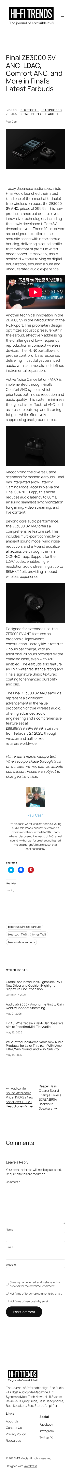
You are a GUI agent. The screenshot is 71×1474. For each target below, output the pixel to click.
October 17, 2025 (16, 995)
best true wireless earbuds (24, 927)
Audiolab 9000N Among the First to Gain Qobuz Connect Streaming (35, 1006)
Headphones (51, 110)
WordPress (30, 1466)
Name (9, 1229)
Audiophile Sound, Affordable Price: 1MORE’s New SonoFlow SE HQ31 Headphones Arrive (19, 1097)
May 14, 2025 (14, 1055)
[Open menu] (62, 15)
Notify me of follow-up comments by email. (36, 1293)
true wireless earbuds (21, 942)
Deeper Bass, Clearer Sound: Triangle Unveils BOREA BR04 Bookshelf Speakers (50, 1097)
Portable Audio (44, 114)
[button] (35, 149)
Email (9, 1247)
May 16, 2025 (14, 1032)
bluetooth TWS (17, 934)
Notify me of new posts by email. (29, 1301)
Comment (13, 1182)
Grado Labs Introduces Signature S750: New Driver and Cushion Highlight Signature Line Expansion (34, 985)
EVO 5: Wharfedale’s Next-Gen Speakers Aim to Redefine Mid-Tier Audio (34, 1024)
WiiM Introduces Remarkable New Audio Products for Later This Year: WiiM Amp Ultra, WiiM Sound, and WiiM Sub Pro (34, 1045)
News (25, 114)
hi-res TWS (39, 934)
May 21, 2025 (14, 1013)
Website (11, 1264)
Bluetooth (30, 110)
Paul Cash (12, 121)
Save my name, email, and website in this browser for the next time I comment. (35, 1284)
